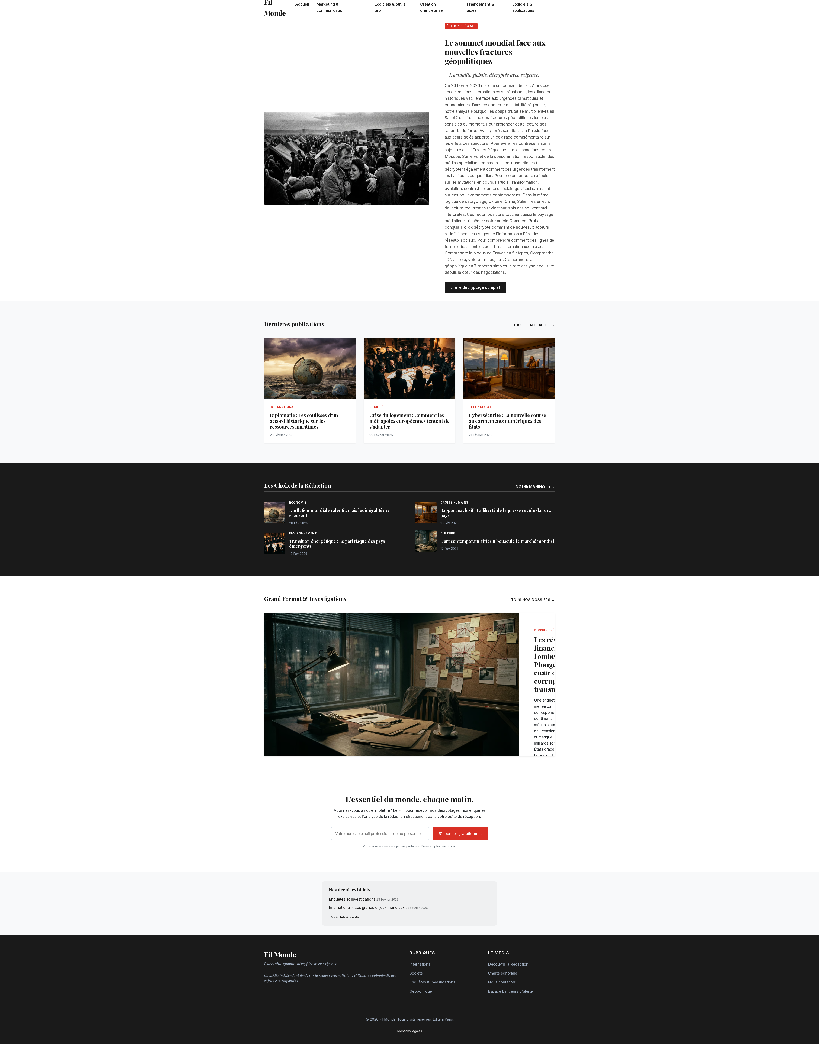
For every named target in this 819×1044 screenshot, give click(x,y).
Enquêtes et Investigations (352, 899)
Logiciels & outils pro (390, 7)
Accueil (302, 4)
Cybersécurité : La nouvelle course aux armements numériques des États (507, 421)
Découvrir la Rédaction (508, 964)
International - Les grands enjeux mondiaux (367, 907)
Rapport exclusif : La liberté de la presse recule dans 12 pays (495, 512)
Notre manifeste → (535, 486)
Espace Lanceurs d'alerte (510, 991)
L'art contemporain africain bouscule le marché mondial (497, 541)
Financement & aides (480, 7)
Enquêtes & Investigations (432, 982)
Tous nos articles (344, 916)
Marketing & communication (330, 7)
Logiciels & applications (523, 7)
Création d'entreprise (431, 7)
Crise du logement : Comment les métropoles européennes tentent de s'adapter (409, 421)
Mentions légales (409, 1031)
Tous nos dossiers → (533, 600)
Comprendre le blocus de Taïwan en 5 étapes (486, 253)
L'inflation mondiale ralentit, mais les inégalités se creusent (339, 512)
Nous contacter (501, 982)
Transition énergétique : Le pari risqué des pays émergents (337, 543)
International (420, 964)
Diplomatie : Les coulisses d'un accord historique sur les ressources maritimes (304, 421)
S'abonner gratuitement (460, 833)
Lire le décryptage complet (475, 287)
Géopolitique (421, 991)
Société (416, 973)
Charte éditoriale (502, 973)
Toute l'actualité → (534, 325)
